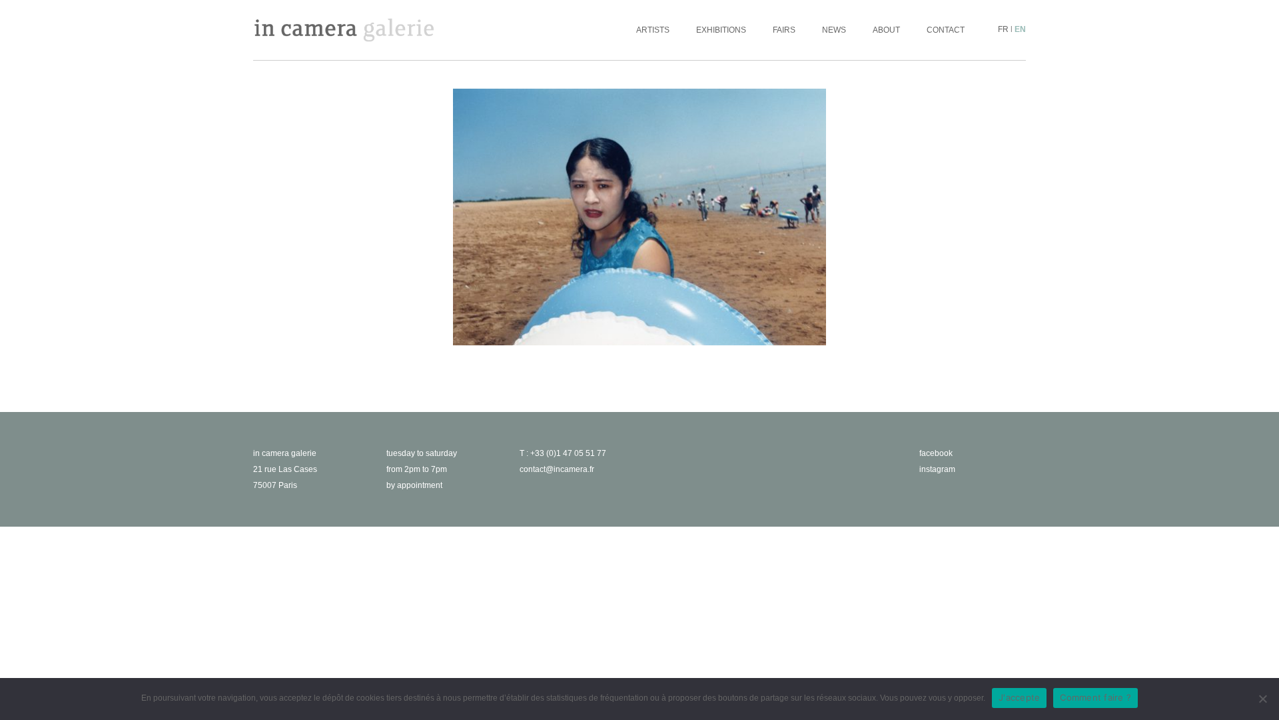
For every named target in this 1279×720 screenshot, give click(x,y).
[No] (1262, 698)
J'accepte (1019, 697)
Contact (946, 30)
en (1020, 29)
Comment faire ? (1095, 697)
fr (1003, 29)
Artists (652, 30)
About (886, 30)
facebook (936, 453)
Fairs (784, 30)
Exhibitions (721, 30)
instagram (937, 469)
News (834, 30)
